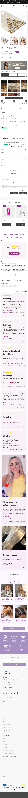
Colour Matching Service (8, 759)
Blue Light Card (6, 770)
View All (2, 78)
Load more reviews (14, 574)
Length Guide (9, 97)
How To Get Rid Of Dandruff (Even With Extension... (20, 621)
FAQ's (4, 721)
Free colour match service (22, 78)
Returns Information (7, 712)
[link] (7, 53)
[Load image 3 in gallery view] (23, 41)
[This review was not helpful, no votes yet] (23, 315)
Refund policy (7, 794)
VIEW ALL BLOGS (14, 628)
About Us (5, 715)
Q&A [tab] (9, 240)
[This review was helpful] (21, 521)
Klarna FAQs (5, 765)
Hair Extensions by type (8, 747)
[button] (1, 6)
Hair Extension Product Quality (9, 753)
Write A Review (14, 253)
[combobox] (21, 291)
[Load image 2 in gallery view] (14, 41)
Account (4, 701)
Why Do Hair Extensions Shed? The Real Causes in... (7, 600)
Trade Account (6, 718)
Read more (9, 310)
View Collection (14, 193)
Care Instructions (6, 762)
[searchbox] (7, 280)
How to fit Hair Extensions (8, 750)
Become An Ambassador (8, 773)
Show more (4, 289)
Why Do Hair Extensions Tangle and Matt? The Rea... (6, 621)
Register (4, 704)
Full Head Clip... (12, 8)
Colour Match (18, 97)
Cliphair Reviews (6, 724)
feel (7, 285)
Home (2, 8)
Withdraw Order (6, 730)
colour (14, 285)
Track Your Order (6, 727)
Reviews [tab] (3, 240)
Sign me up (14, 664)
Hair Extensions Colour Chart (9, 744)
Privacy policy (14, 794)
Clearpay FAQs (6, 767)
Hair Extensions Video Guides (9, 756)
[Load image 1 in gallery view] (5, 41)
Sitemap (4, 776)
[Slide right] (27, 40)
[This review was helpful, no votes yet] (21, 315)
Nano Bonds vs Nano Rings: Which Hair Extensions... (20, 600)
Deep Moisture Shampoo (7, 218)
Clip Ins (5, 8)
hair (10, 285)
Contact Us (5, 707)
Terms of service (21, 794)
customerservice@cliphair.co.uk (10, 679)
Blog (4, 741)
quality (3, 285)
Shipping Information (7, 710)
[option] (2, 81)
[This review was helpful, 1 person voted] (21, 407)
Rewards (5, 738)
